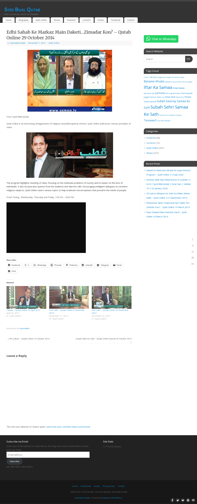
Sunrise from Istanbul (167, 115)
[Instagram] (193, 258)
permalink (24, 328)
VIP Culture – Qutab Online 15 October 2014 (28, 338)
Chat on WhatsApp (164, 39)
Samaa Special (150, 101)
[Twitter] (193, 246)
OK (187, 59)
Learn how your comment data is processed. (68, 426)
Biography (23, 20)
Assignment (162, 77)
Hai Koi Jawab (187, 82)
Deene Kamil (177, 82)
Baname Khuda (154, 81)
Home (9, 20)
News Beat (170, 97)
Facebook (115, 20)
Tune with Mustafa (163, 121)
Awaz (182, 77)
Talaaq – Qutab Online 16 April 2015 (23, 310)
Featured (71, 20)
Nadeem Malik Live (157, 97)
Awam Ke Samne (173, 77)
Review (188, 97)
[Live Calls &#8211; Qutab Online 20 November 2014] (112, 297)
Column (168, 82)
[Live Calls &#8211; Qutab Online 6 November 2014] (69, 297)
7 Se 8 (146, 77)
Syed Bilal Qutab (22, 9)
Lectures (86, 20)
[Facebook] (193, 240)
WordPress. (117, 497)
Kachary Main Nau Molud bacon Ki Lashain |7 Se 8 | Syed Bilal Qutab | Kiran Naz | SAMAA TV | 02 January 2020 (168, 184)
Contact (131, 20)
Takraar (179, 115)
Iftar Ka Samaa (158, 87)
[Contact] (193, 264)
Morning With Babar (173, 93)
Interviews (179, 88)
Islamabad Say (149, 93)
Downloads (86, 486)
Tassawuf (150, 120)
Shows (57, 20)
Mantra (106, 497)
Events (101, 20)
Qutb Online (41, 20)
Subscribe (14, 461)
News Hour (180, 97)
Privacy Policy (109, 486)
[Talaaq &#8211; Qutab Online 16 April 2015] (26, 297)
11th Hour (153, 77)
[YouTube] (193, 252)
